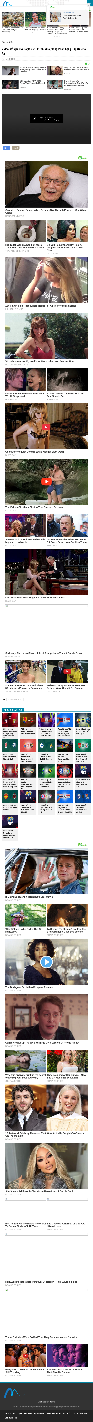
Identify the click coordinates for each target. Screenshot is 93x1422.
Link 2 (16, 148)
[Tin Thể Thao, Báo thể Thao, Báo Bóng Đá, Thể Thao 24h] (14, 4)
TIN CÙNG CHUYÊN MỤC (13, 710)
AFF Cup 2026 (82, 1413)
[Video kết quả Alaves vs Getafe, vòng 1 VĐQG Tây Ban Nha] (65, 771)
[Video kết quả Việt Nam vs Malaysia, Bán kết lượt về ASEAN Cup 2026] (46, 720)
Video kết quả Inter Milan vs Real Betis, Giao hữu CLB (83, 783)
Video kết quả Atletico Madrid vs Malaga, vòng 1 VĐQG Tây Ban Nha (10, 733)
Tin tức (8, 1413)
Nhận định (17, 1413)
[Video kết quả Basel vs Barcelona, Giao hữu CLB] (65, 745)
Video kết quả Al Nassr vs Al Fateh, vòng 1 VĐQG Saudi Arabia (46, 783)
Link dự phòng (11, 1418)
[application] (46, 119)
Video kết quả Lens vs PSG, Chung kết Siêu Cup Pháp (83, 731)
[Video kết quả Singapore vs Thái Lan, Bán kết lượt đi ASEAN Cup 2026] (65, 796)
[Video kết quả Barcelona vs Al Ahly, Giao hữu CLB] (28, 720)
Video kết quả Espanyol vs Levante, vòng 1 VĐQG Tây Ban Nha (27, 758)
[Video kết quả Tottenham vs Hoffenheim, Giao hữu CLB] (28, 796)
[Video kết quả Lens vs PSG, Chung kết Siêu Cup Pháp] (83, 720)
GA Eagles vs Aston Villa (15, 700)
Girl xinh (28, 1413)
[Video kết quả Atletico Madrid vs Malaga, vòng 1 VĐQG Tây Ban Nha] (10, 720)
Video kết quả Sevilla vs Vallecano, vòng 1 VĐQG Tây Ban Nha (27, 783)
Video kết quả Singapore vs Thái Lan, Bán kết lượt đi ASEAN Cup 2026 (65, 808)
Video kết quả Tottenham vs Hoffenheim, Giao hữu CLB (27, 808)
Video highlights (7, 42)
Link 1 (6, 148)
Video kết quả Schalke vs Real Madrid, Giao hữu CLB (45, 757)
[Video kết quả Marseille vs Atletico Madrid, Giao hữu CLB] (10, 822)
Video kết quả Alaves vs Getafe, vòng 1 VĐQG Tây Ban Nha (64, 783)
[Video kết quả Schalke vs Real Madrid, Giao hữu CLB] (46, 745)
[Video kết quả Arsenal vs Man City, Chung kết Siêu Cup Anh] (83, 745)
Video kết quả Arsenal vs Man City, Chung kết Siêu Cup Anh (81, 757)
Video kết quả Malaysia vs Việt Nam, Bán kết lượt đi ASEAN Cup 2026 (10, 783)
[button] (46, 118)
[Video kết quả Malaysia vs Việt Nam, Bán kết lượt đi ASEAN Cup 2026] (10, 771)
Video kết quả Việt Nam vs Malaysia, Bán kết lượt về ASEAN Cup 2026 (46, 732)
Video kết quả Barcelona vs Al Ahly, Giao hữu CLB (28, 731)
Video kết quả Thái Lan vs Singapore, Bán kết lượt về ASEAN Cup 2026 (65, 732)
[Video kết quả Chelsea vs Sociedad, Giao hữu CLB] (83, 796)
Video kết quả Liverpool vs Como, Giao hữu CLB (10, 756)
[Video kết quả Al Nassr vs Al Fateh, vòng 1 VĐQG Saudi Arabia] (46, 771)
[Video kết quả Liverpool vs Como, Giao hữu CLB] (10, 745)
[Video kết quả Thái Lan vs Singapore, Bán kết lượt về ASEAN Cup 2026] (65, 720)
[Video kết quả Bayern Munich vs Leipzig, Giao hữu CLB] (46, 796)
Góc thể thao (69, 1413)
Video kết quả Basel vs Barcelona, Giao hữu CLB (64, 757)
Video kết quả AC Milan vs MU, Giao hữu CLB (10, 807)
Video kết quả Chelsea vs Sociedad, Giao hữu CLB (81, 808)
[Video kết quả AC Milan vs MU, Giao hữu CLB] (10, 796)
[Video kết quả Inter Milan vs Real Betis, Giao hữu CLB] (83, 771)
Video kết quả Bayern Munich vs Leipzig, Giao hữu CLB (45, 808)
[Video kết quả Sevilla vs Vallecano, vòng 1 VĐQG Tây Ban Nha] (28, 771)
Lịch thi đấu (39, 1413)
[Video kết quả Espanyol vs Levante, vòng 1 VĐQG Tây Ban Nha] (28, 745)
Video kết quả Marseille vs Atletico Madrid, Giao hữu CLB (9, 834)
